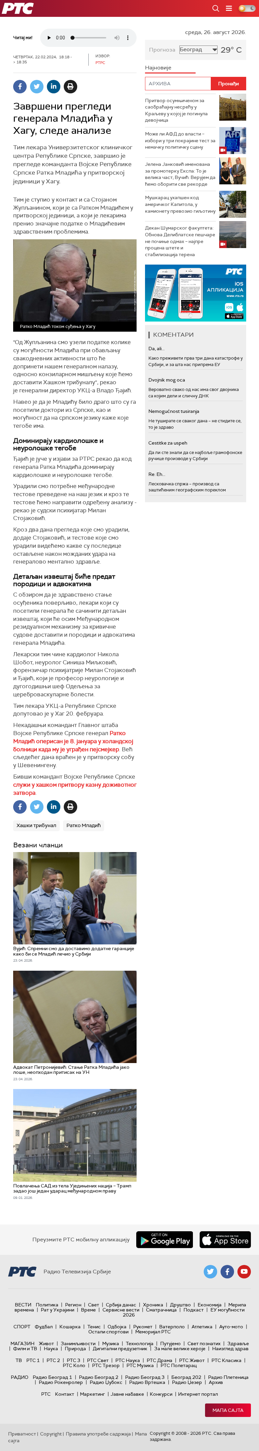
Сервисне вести (121, 1310)
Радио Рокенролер (61, 1382)
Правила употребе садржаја (98, 1434)
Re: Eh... (156, 474)
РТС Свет (98, 1360)
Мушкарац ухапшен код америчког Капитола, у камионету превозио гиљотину (180, 204)
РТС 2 (53, 1360)
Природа (75, 1349)
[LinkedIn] (53, 86)
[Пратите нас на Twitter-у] (210, 1271)
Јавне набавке (127, 1394)
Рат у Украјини (57, 1310)
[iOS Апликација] (195, 293)
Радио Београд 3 (145, 1377)
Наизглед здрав (230, 1349)
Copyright (51, 1434)
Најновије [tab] (158, 67)
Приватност (22, 1434)
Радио (19, 1377)
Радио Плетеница (228, 1377)
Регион (73, 1305)
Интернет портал (198, 1394)
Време (88, 1310)
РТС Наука (127, 1360)
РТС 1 (33, 1360)
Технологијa (139, 1343)
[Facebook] (20, 86)
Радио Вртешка (147, 1382)
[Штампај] (70, 86)
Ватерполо (172, 1327)
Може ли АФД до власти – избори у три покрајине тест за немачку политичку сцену (180, 140)
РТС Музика (140, 1365)
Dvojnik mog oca (166, 380)
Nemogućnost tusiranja (173, 411)
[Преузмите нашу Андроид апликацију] (164, 1239)
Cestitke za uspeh (167, 443)
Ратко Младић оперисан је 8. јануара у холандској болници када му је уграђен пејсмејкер (73, 741)
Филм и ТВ (25, 1349)
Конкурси (161, 1394)
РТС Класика (226, 1360)
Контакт (64, 1394)
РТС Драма (159, 1360)
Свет (93, 1305)
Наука (51, 1349)
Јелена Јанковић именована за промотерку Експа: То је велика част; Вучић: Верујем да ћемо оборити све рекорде (180, 174)
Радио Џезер (187, 1382)
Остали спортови (108, 1332)
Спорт (21, 1327)
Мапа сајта (227, 1410)
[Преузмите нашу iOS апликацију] (225, 1239)
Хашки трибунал (36, 825)
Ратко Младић (83, 825)
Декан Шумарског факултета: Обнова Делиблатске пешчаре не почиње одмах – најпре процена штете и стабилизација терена (180, 241)
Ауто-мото (231, 1327)
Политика (47, 1305)
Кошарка (70, 1327)
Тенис (94, 1327)
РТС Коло (74, 1365)
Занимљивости (78, 1343)
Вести (23, 1305)
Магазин (22, 1343)
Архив (216, 1382)
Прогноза (162, 49)
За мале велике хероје (179, 1349)
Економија (210, 1305)
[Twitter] (37, 86)
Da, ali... (156, 348)
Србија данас (121, 1305)
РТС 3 (73, 1360)
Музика (110, 1343)
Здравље (238, 1343)
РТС (46, 1394)
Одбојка (117, 1327)
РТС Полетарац (179, 1365)
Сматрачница (161, 1310)
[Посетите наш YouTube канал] (244, 1271)
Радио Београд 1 (52, 1377)
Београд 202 (186, 1377)
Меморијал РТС (153, 1332)
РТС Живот (192, 1360)
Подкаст (193, 1310)
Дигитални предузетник (120, 1349)
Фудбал (44, 1327)
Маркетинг (92, 1394)
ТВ (19, 1360)
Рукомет (142, 1327)
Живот (46, 1343)
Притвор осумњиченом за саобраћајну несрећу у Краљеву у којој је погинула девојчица (176, 110)
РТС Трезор (106, 1365)
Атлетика (202, 1327)
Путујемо (170, 1343)
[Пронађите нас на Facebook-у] (227, 1271)
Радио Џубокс (106, 1382)
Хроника (153, 1305)
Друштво (180, 1305)
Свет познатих (204, 1343)
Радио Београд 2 (98, 1377)
